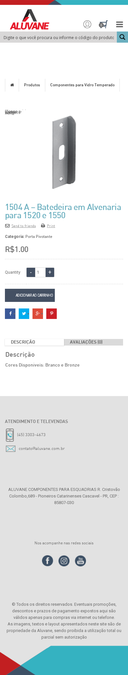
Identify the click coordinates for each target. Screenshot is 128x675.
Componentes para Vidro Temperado (82, 85)
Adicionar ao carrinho (34, 295)
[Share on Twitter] (24, 313)
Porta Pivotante (38, 237)
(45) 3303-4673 (31, 434)
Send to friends (23, 225)
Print (51, 225)
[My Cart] (104, 25)
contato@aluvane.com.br (42, 448)
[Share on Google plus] (37, 313)
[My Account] (87, 25)
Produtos (32, 85)
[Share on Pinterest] (51, 313)
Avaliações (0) (86, 342)
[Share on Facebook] (10, 313)
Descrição (23, 342)
